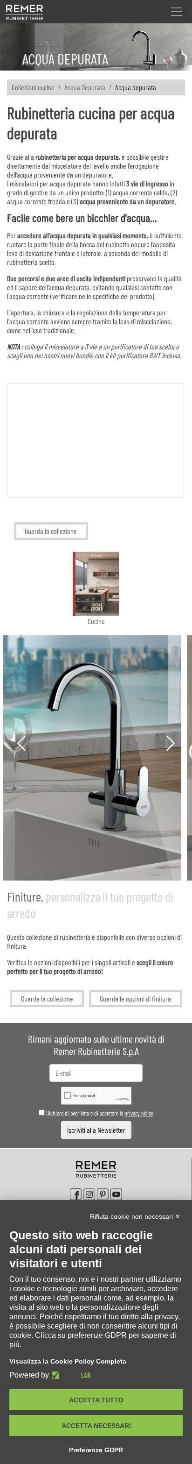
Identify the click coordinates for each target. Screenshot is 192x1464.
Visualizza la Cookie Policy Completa (67, 1361)
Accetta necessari (96, 1425)
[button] (21, 744)
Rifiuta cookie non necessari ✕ (135, 1216)
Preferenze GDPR (96, 1450)
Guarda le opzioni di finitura (135, 998)
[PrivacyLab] (69, 1375)
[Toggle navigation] (177, 11)
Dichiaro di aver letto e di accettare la (99, 1113)
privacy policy (138, 1113)
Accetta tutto (96, 1400)
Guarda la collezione (51, 530)
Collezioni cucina (33, 87)
